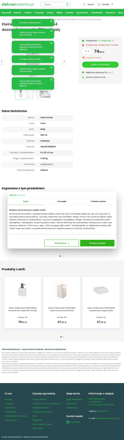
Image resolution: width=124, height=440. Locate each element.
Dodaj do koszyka (100, 64)
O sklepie (9, 403)
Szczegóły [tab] (62, 201)
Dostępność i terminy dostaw (47, 403)
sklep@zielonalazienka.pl (107, 418)
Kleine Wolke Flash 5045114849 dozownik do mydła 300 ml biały (22, 309)
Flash (43, 123)
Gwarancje (10, 407)
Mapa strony (11, 420)
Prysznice (39, 12)
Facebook (75, 422)
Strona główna (7, 19)
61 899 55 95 (102, 411)
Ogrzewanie (82, 12)
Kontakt (8, 399)
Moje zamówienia (74, 399)
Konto (91, 4)
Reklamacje (10, 411)
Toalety (27, 12)
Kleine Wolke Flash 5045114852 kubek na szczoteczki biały (61, 309)
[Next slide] (64, 61)
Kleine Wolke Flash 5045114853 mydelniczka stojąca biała (101, 309)
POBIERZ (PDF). (46, 164)
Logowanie (71, 403)
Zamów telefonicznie (95, 77)
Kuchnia (69, 12)
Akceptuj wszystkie (97, 243)
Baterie (17, 12)
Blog (120, 12)
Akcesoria (110, 12)
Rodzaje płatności (41, 407)
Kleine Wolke (46, 117)
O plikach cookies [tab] (98, 201)
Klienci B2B (38, 428)
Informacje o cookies (42, 424)
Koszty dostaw (39, 399)
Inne (35, 416)
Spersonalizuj (60, 243)
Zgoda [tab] (25, 201)
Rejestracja (71, 407)
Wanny (50, 12)
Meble (59, 12)
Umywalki (6, 12)
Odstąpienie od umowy (16, 416)
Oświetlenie (97, 12)
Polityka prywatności (42, 411)
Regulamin (38, 420)
